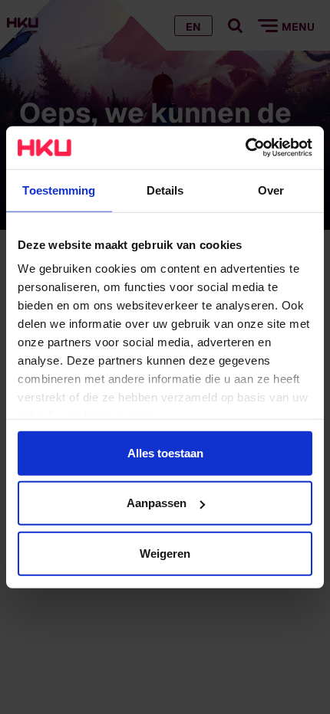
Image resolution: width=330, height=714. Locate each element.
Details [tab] (165, 189)
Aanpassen (156, 502)
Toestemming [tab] (58, 189)
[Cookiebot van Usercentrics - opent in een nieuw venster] (245, 148)
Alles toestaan (165, 452)
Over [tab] (271, 189)
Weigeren (165, 552)
